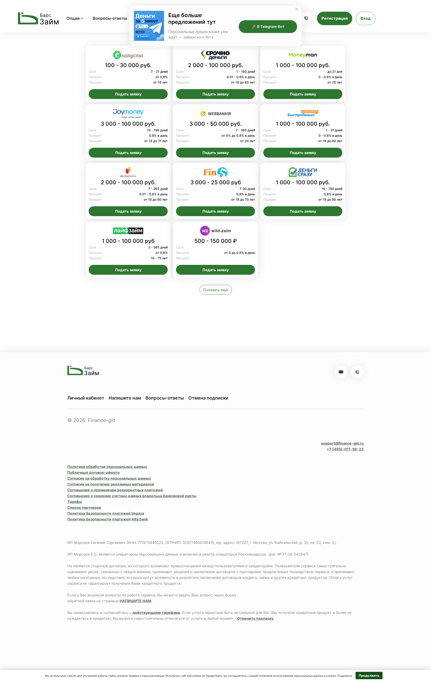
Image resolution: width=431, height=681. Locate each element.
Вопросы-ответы (110, 18)
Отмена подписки (208, 398)
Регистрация (334, 18)
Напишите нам (125, 398)
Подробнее (344, 675)
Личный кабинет (85, 398)
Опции (73, 18)
